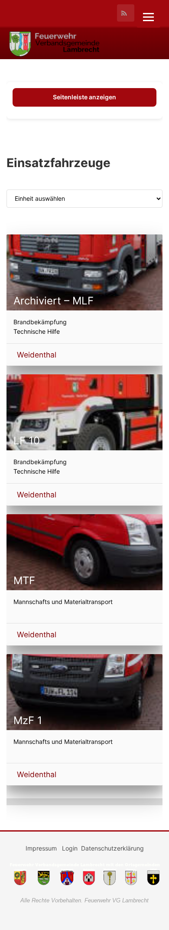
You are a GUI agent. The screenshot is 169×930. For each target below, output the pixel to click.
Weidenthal (36, 354)
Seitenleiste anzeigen (84, 97)
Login (70, 848)
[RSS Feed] (125, 13)
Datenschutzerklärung (112, 848)
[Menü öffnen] (148, 17)
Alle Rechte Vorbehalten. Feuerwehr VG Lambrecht (84, 900)
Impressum (42, 848)
